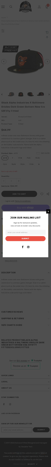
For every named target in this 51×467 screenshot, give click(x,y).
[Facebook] (23, 247)
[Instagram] (28, 247)
